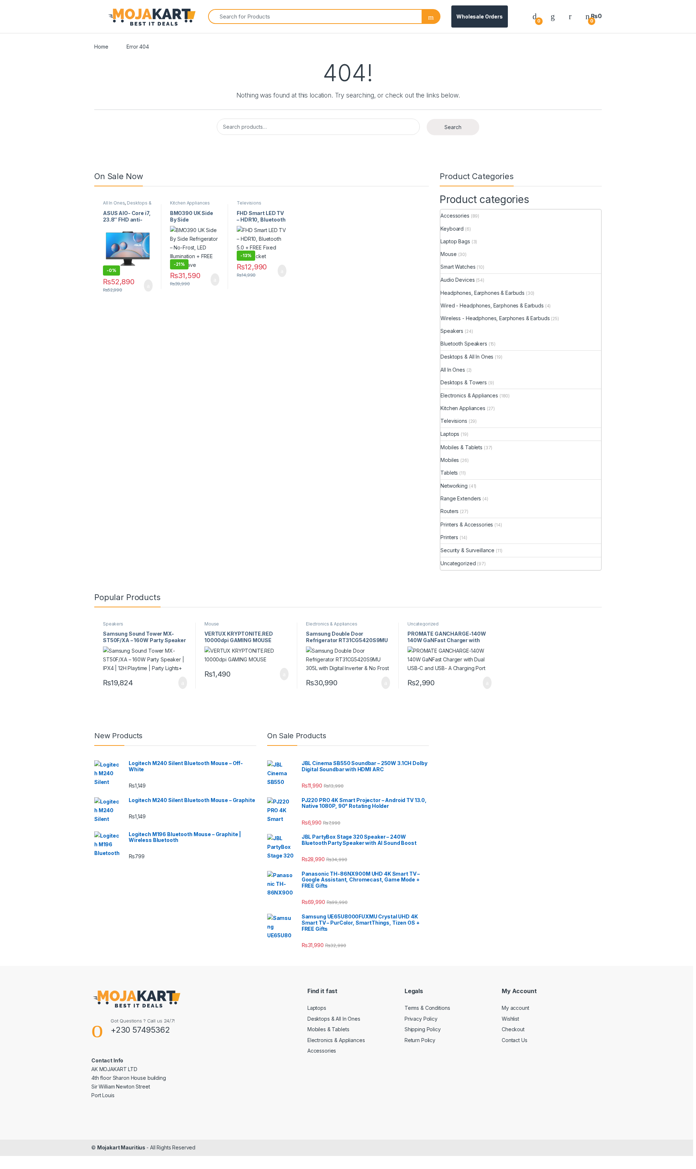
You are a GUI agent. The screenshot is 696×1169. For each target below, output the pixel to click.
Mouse (448, 254)
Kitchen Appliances (190, 203)
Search (452, 127)
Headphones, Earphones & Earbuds (482, 293)
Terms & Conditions (427, 1008)
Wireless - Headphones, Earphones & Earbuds (495, 318)
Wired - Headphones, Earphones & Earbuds (492, 305)
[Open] (100, 16)
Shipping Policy (423, 1029)
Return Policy (420, 1040)
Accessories (454, 215)
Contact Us (514, 1040)
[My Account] (570, 16)
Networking (454, 486)
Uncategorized (458, 563)
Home (101, 47)
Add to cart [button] (148, 286)
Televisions (249, 203)
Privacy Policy (421, 1019)
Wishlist (510, 1019)
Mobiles (449, 460)
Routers (449, 511)
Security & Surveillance (467, 550)
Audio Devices (457, 280)
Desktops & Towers (463, 382)
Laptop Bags (455, 241)
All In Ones (114, 203)
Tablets (449, 473)
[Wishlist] (553, 16)
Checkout (513, 1029)
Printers (449, 537)
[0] (535, 16)
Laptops (449, 434)
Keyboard (452, 229)
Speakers (451, 331)
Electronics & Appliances (469, 395)
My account (515, 1008)
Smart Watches (457, 267)
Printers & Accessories (466, 524)
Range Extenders (460, 498)
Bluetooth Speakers (463, 343)
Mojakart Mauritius (121, 1147)
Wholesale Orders (479, 16)
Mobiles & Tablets (461, 447)
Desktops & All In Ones (127, 205)
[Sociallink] (94, 1111)
